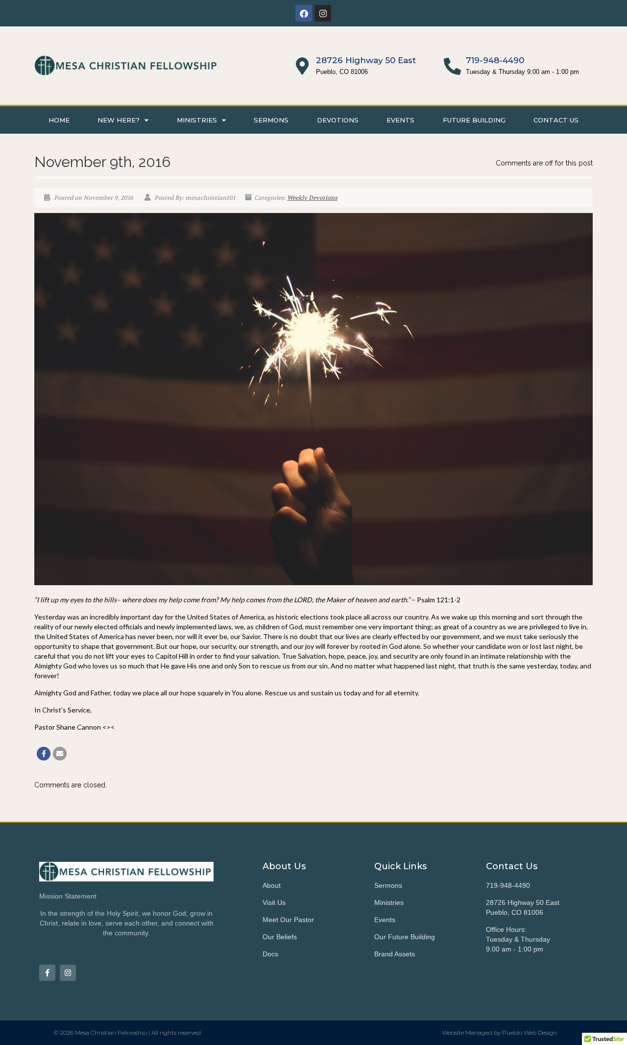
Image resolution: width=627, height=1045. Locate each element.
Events (400, 120)
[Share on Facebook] (43, 753)
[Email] (60, 753)
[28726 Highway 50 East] (302, 65)
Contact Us (556, 120)
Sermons (271, 120)
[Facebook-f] (47, 973)
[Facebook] (303, 13)
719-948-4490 (495, 60)
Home (59, 120)
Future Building (474, 120)
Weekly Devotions (312, 198)
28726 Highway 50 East (366, 60)
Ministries (197, 120)
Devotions (338, 120)
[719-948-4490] (452, 65)
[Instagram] (322, 13)
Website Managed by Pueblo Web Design (499, 1032)
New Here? (118, 120)
